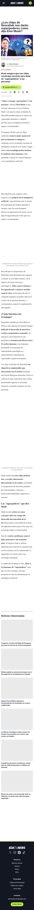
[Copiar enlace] (22, 92)
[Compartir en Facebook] (27, 92)
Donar (17, 869)
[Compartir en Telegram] (14, 92)
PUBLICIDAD (17, 904)
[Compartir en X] (18, 92)
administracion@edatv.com (17, 899)
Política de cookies (17, 885)
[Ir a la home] (17, 3)
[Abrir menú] (4, 3)
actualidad (6, 69)
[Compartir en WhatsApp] (10, 92)
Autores (17, 866)
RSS (17, 872)
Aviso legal (17, 888)
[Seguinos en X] (30, 3)
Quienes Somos (17, 863)
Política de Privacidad (17, 882)
